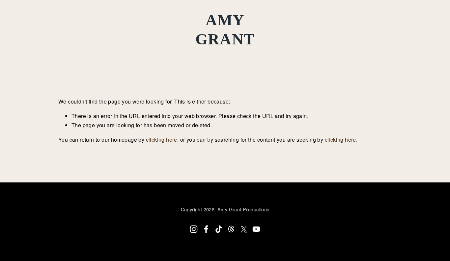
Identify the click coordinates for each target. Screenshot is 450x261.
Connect (151, 55)
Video (115, 55)
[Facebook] (206, 229)
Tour (85, 55)
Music (55, 55)
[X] (244, 229)
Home (25, 55)
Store (250, 55)
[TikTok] (219, 229)
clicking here (161, 139)
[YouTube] (256, 229)
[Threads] (231, 229)
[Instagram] (194, 229)
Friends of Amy (203, 55)
